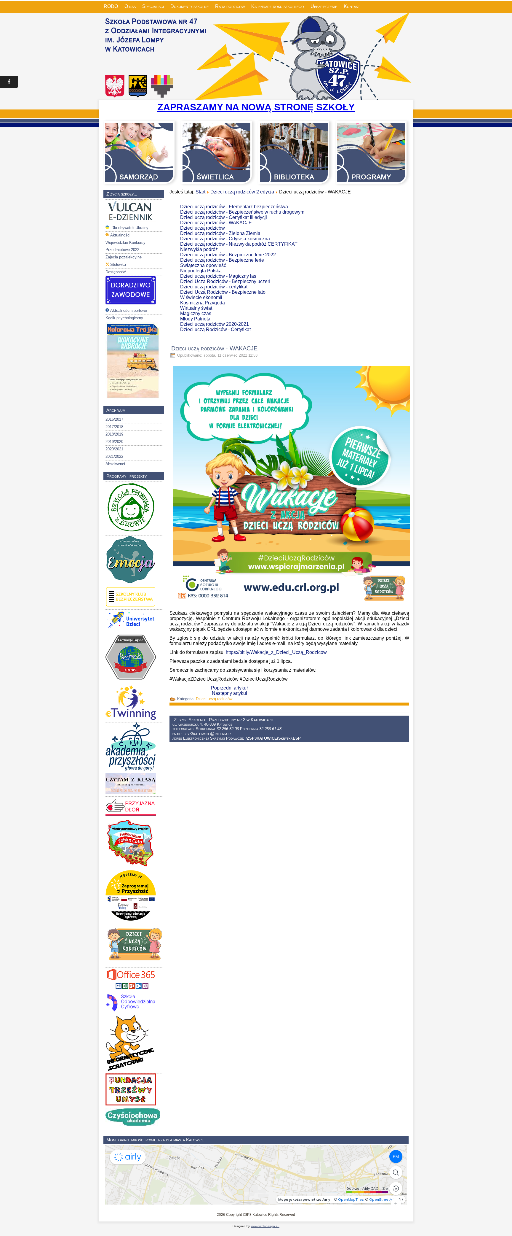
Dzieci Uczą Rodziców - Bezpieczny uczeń (225, 281)
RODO (111, 6)
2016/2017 (114, 419)
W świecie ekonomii (201, 297)
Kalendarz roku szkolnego (277, 6)
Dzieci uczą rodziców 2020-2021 (214, 324)
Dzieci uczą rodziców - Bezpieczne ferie (222, 260)
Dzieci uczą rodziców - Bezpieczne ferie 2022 (228, 254)
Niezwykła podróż (199, 249)
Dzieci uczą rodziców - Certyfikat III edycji (223, 217)
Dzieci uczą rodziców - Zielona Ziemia (220, 233)
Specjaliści (153, 6)
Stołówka (118, 264)
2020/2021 (114, 449)
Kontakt (352, 6)
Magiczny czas (195, 313)
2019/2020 (114, 441)
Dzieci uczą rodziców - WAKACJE (216, 222)
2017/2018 (114, 427)
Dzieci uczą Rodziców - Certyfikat (215, 329)
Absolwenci (115, 464)
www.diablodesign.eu (265, 1226)
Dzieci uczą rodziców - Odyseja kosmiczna (225, 238)
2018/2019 (114, 434)
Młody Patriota (195, 318)
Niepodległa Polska (201, 270)
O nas (130, 6)
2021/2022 (114, 456)
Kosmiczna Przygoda (202, 302)
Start (200, 191)
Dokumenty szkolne (189, 6)
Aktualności (120, 235)
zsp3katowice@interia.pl (208, 733)
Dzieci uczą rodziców (202, 228)
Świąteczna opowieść (203, 265)
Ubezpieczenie (324, 6)
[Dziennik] (130, 220)
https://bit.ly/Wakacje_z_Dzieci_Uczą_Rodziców (276, 652)
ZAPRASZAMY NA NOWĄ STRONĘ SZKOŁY (256, 107)
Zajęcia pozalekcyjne (123, 257)
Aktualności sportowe (128, 310)
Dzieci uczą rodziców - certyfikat (213, 286)
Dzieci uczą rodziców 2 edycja (242, 191)
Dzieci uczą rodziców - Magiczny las (218, 276)
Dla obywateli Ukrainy (129, 227)
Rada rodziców (230, 6)
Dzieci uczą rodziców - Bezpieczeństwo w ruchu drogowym (242, 212)
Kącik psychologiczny (124, 318)
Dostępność (115, 272)
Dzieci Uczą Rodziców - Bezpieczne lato (222, 292)
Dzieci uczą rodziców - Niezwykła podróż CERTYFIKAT (238, 244)
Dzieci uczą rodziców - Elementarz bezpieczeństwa (234, 206)
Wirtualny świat (196, 308)
